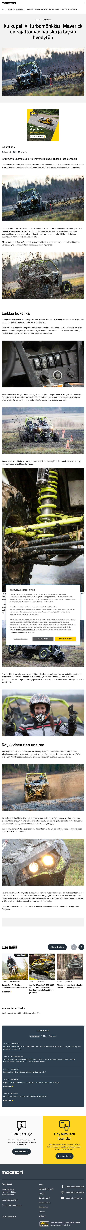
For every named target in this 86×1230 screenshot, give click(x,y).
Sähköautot (43, 1207)
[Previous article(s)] (74, 947)
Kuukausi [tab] (52, 1036)
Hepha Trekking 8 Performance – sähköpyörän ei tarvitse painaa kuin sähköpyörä (31, 1082)
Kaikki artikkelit (56, 947)
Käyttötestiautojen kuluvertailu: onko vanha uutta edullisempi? (25, 1096)
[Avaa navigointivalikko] (83, 3)
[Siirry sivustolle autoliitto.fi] (44, 1224)
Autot (41, 1184)
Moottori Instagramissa (75, 1192)
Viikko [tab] (43, 1036)
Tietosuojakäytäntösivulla (25, 630)
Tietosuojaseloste (9, 1216)
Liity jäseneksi (63, 1156)
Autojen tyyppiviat (46, 1188)
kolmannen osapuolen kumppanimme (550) (43, 597)
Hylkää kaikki (43, 639)
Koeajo (10, 10)
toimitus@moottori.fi (10, 1200)
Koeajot (42, 1193)
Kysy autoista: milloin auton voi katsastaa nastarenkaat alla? (24, 1072)
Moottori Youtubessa (74, 1198)
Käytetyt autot (44, 1197)
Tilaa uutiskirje (20, 1151)
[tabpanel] (43, 1071)
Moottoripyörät (15, 982)
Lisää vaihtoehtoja (20, 639)
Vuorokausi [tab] (34, 1036)
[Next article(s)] (81, 947)
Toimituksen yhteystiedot (12, 1205)
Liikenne (42, 1211)
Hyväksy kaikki (65, 639)
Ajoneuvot (19, 10)
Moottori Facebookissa (75, 1186)
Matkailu (42, 1216)
